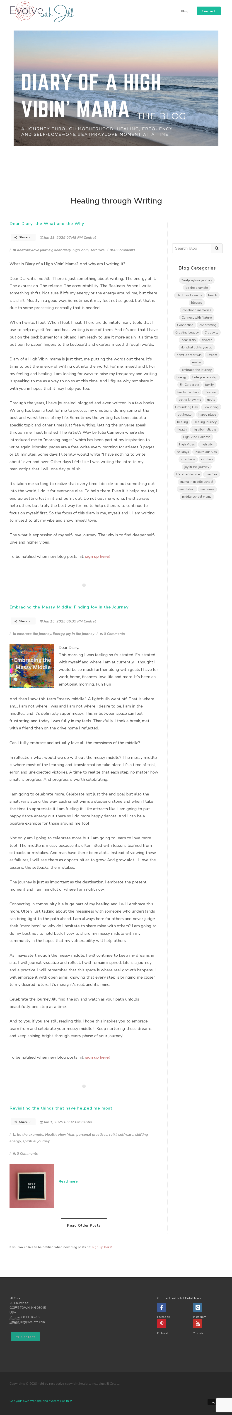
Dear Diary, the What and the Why (47, 224)
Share (23, 237)
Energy (58, 633)
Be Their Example (189, 295)
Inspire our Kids (206, 452)
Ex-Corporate (189, 385)
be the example (30, 1134)
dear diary (62, 250)
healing (182, 422)
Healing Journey (205, 422)
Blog (184, 11)
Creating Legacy (187, 332)
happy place (207, 414)
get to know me (190, 400)
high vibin (80, 250)
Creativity (211, 332)
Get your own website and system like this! (41, 1401)
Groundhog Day (186, 407)
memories (207, 489)
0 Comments (124, 250)
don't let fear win (189, 355)
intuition (207, 459)
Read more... (69, 1181)
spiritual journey (36, 1141)
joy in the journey (80, 633)
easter (196, 362)
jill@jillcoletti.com (32, 1322)
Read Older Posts (84, 1225)
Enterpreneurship (204, 377)
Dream (212, 355)
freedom (211, 392)
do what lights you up (197, 347)
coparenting (208, 325)
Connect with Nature (197, 317)
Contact (27, 1337)
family (209, 385)
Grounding (211, 407)
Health (50, 1134)
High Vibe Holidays (196, 437)
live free (212, 474)
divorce (207, 340)
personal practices (91, 1134)
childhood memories (196, 310)
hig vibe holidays (205, 429)
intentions (188, 459)
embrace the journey (34, 633)
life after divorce (188, 474)
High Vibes (187, 444)
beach (212, 295)
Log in (215, 1402)
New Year (66, 1134)
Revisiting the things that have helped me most (61, 1108)
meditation (187, 489)
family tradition (188, 392)
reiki (112, 1134)
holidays (183, 452)
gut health (185, 414)
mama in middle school (196, 482)
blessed (197, 303)
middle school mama (197, 497)
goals (211, 400)
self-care (125, 1134)
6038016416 (30, 1317)
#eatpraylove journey (34, 250)
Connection (185, 325)
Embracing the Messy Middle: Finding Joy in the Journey (69, 607)
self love (97, 250)
